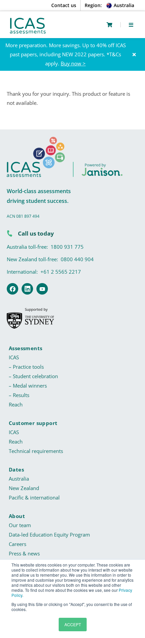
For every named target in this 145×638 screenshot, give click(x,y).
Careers (17, 544)
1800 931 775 (67, 246)
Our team (20, 525)
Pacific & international (34, 497)
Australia (19, 478)
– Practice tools (26, 366)
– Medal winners (28, 385)
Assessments (25, 348)
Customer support (33, 423)
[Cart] (109, 24)
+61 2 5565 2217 (60, 271)
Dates (16, 469)
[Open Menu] (131, 24)
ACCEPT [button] (72, 624)
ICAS (14, 357)
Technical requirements (36, 451)
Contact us (63, 5)
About (17, 516)
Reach (16, 404)
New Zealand (24, 488)
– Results (19, 395)
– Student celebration (33, 376)
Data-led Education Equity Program (49, 534)
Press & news (24, 553)
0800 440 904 (77, 259)
